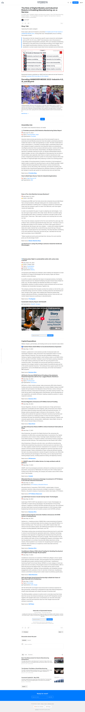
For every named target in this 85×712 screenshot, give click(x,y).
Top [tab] (22, 654)
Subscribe (75, 2)
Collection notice (50, 703)
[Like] (22, 23)
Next (60, 632)
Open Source (30, 178)
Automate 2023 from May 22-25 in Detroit (37, 76)
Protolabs (33, 136)
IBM (32, 180)
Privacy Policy (51, 623)
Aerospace (30, 268)
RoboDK (33, 304)
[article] (42, 661)
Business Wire (32, 372)
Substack (37, 709)
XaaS (37, 134)
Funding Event (31, 380)
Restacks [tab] (29, 640)
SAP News (31, 604)
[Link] (20, 26)
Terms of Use (48, 622)
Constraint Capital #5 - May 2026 (30, 677)
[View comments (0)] (25, 23)
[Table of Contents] (1, 356)
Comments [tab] (24, 640)
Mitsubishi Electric (43, 484)
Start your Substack (39, 706)
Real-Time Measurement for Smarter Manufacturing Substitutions (35, 658)
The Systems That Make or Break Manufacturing (34, 668)
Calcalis (31, 476)
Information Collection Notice (42, 623)
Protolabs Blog (33, 173)
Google (35, 585)
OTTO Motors (34, 484)
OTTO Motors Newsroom (35, 494)
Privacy (42, 703)
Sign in (81, 2)
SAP (32, 585)
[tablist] (26, 640)
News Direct (32, 423)
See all (23, 686)
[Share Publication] (71, 2)
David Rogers (26, 19)
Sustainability (30, 266)
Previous (26, 632)
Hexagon (38, 304)
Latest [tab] (26, 654)
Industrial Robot (31, 134)
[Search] (68, 2)
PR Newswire (32, 458)
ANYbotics (33, 382)
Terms (45, 703)
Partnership (30, 583)
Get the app (48, 706)
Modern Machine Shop (35, 240)
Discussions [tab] (30, 654)
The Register (32, 299)
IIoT (35, 178)
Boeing (33, 269)
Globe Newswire (33, 574)
